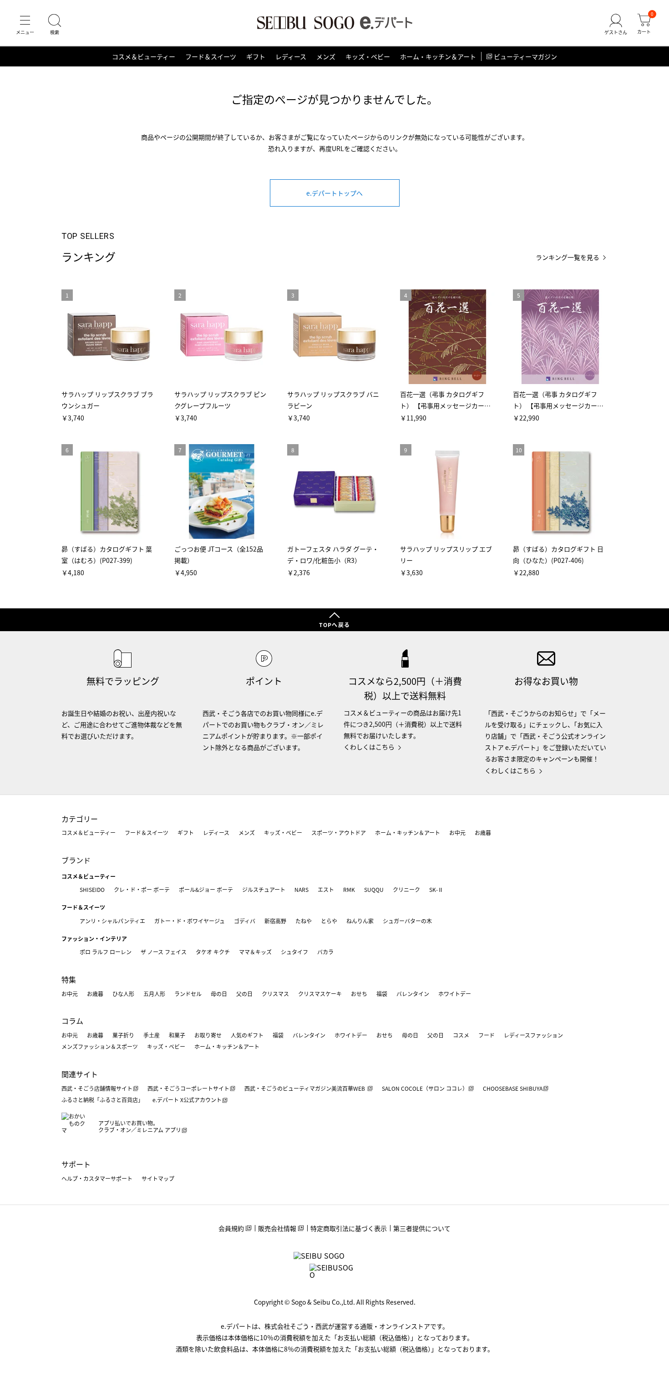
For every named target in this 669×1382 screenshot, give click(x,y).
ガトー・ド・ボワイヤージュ (189, 921)
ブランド (76, 860)
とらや (329, 921)
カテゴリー (79, 818)
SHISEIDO (92, 889)
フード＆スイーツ (210, 56)
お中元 (457, 832)
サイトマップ (158, 1178)
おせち (359, 993)
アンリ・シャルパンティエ (112, 921)
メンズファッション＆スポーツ (99, 1046)
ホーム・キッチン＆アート (438, 56)
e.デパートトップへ (334, 192)
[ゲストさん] (615, 24)
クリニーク (406, 889)
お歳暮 (483, 832)
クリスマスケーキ (320, 993)
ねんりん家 (360, 921)
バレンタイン (412, 993)
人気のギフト (247, 1035)
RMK (349, 889)
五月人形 (154, 993)
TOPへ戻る (334, 624)
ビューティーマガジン (525, 56)
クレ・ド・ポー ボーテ (142, 889)
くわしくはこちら (369, 746)
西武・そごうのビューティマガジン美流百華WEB (305, 1088)
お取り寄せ (208, 1035)
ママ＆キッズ (255, 952)
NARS (301, 889)
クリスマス (275, 993)
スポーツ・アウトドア (338, 832)
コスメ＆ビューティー (143, 56)
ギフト (255, 56)
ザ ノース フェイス (164, 952)
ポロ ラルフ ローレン (106, 952)
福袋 (381, 993)
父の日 (244, 993)
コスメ (461, 1035)
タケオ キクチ (213, 952)
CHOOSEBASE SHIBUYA (512, 1088)
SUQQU (374, 889)
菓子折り (123, 1035)
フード (486, 1035)
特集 (68, 979)
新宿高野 (275, 921)
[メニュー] (25, 24)
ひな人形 (123, 993)
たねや (303, 921)
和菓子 (177, 1035)
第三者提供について (422, 1228)
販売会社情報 (277, 1228)
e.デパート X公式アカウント (187, 1100)
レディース (290, 56)
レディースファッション (533, 1035)
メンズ (325, 56)
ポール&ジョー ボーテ (206, 889)
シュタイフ (294, 952)
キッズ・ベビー (367, 56)
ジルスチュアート (263, 889)
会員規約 (231, 1228)
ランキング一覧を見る (567, 257)
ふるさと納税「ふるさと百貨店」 (102, 1100)
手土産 (151, 1035)
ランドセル (188, 993)
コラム (72, 1020)
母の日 (219, 993)
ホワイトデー (454, 993)
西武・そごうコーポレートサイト (188, 1088)
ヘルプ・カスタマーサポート (96, 1178)
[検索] (54, 24)
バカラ (325, 952)
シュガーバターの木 (407, 921)
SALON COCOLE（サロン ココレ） (425, 1088)
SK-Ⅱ (436, 889)
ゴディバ (244, 921)
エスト (326, 889)
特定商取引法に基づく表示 (348, 1228)
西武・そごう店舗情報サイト (96, 1088)
